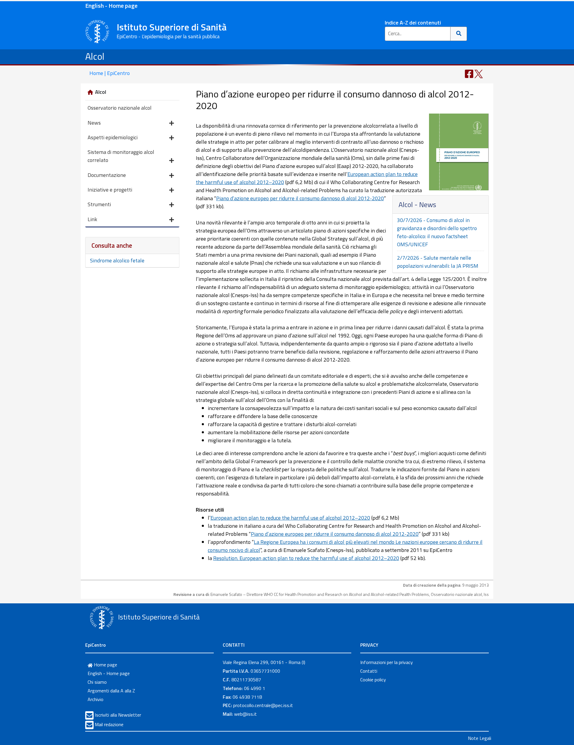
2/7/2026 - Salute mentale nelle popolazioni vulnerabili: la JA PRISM (437, 262)
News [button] (94, 123)
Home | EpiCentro (109, 73)
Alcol (94, 56)
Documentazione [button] (107, 175)
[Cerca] (459, 34)
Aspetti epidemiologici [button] (113, 137)
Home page (105, 664)
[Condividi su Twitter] (478, 73)
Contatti (368, 670)
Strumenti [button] (99, 204)
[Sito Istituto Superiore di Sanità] (101, 617)
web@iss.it (245, 714)
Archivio (95, 699)
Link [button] (92, 219)
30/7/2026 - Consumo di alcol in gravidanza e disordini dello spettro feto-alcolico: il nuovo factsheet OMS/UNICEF (437, 232)
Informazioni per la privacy (386, 662)
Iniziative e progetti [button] (110, 190)
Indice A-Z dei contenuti (413, 23)
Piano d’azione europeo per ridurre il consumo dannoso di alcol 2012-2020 (300, 198)
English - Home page (111, 5)
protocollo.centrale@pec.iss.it (263, 705)
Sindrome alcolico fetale (117, 260)
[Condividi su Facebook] (469, 73)
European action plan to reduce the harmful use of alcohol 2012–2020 (290, 518)
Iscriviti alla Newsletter (118, 714)
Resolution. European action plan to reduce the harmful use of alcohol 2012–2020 (306, 558)
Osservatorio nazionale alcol (120, 108)
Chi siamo (97, 682)
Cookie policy (373, 679)
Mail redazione (109, 724)
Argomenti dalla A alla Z (111, 690)
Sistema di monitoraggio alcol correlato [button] (121, 156)
